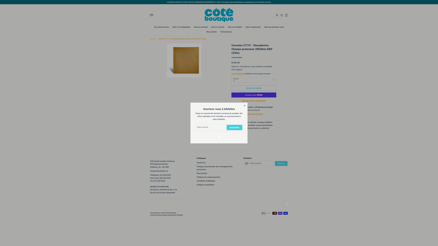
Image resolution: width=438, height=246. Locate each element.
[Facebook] (219, 136)
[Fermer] (244, 105)
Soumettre (234, 127)
